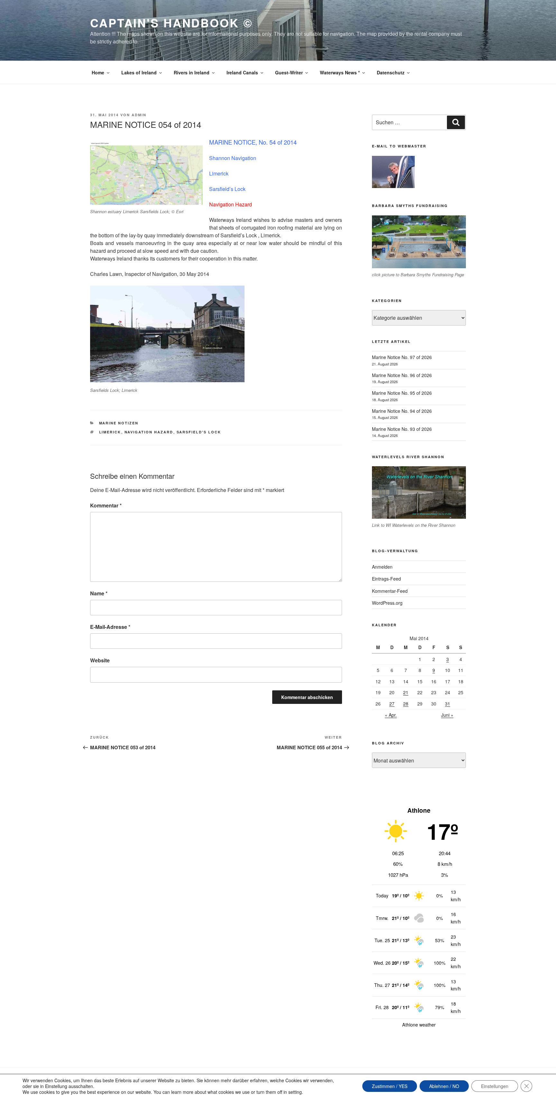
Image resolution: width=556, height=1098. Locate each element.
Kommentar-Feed (390, 591)
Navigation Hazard (149, 432)
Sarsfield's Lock (199, 432)
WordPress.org (387, 603)
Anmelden (382, 566)
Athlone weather (419, 1024)
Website (100, 660)
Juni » (447, 715)
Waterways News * (340, 72)
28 (405, 703)
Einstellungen (494, 1086)
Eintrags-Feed (386, 578)
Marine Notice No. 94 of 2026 (402, 411)
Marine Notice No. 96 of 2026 (402, 375)
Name (98, 593)
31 (447, 703)
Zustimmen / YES (389, 1086)
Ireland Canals (242, 72)
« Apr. (391, 715)
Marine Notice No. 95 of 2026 (402, 393)
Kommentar (106, 505)
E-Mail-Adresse (110, 626)
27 (391, 703)
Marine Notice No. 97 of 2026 (402, 357)
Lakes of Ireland (139, 72)
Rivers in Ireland (191, 72)
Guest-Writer (289, 72)
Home (98, 72)
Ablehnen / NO (444, 1086)
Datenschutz (390, 72)
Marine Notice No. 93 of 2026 (402, 429)
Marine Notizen (119, 423)
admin (139, 114)
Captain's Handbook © (171, 22)
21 (405, 692)
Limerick (110, 432)
